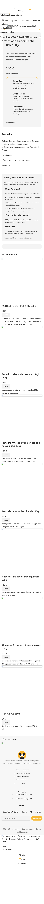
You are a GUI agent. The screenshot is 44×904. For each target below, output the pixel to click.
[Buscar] (25, 10)
